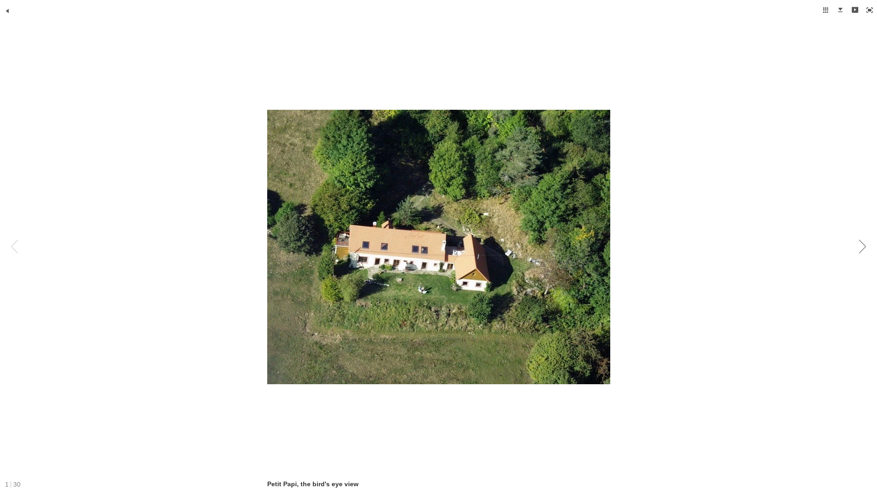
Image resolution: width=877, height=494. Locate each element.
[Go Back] (7, 11)
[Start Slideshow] (855, 10)
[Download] (840, 10)
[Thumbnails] (826, 10)
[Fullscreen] (869, 10)
